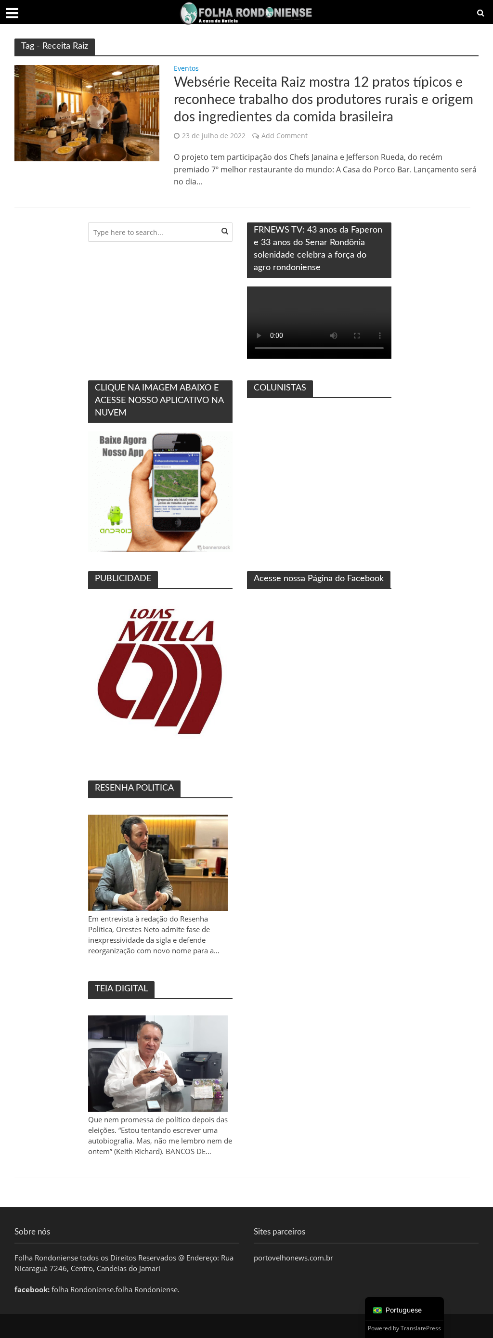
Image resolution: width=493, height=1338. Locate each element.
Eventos (186, 69)
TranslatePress (421, 1328)
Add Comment (284, 135)
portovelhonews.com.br (293, 1257)
